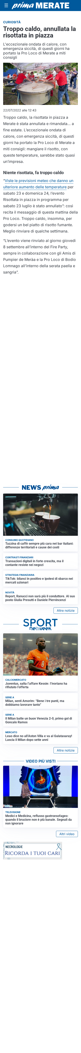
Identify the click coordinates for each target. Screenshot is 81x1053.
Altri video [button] (67, 834)
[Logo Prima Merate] (40, 5)
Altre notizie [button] (66, 610)
